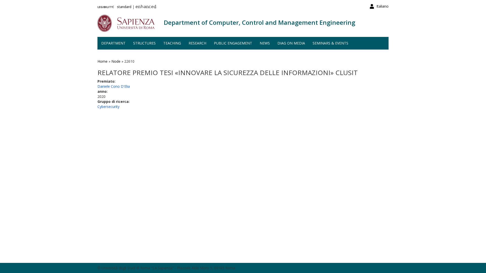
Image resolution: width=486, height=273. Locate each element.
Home (102, 61)
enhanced (145, 7)
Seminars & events (330, 43)
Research (197, 43)
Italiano (382, 6)
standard (124, 6)
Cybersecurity (108, 106)
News (265, 43)
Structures (144, 43)
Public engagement (233, 43)
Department (113, 43)
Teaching (172, 43)
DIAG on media (291, 43)
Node (115, 61)
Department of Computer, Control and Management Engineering (259, 22)
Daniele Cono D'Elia (113, 86)
